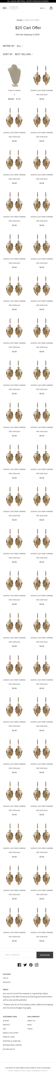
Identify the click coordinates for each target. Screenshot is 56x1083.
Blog (29, 1025)
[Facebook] (19, 965)
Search (6, 1021)
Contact (6, 1025)
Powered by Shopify (40, 1071)
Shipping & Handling (12, 1041)
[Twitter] (25, 965)
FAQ (4, 1029)
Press (29, 1029)
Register (6, 982)
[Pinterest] (31, 965)
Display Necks (14, 90)
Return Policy (9, 1049)
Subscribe (45, 955)
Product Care (9, 1037)
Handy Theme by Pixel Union (19, 1071)
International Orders (12, 1045)
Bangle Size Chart (10, 1033)
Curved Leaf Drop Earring (42, 90)
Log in (5, 978)
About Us (31, 1021)
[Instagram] (36, 965)
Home (19, 20)
